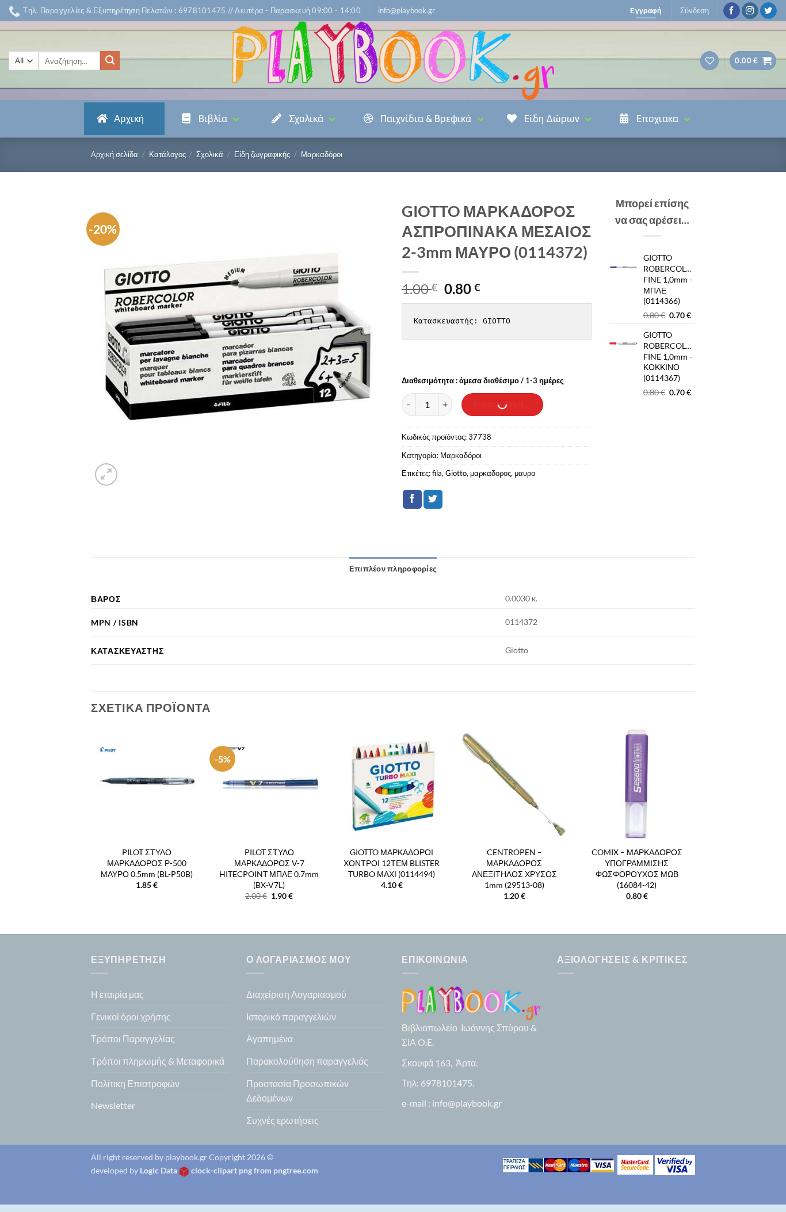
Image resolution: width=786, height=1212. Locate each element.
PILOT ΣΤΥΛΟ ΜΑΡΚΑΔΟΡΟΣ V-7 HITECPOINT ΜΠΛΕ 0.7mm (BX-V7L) (269, 868)
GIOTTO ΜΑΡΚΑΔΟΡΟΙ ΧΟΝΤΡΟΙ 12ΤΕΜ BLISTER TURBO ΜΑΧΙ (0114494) (392, 862)
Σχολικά (209, 154)
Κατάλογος (167, 154)
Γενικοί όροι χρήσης (131, 1016)
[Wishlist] (709, 60)
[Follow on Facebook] (731, 11)
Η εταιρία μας (117, 994)
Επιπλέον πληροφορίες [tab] (393, 568)
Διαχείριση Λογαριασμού (296, 994)
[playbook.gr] (393, 60)
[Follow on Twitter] (768, 11)
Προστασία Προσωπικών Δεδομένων (297, 1091)
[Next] (691, 830)
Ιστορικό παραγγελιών (291, 1016)
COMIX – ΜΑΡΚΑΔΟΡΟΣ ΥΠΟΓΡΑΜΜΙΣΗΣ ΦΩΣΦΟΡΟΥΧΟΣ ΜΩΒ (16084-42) (637, 868)
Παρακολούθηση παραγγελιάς (307, 1060)
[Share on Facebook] (412, 499)
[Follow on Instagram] (750, 11)
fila (437, 473)
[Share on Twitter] (432, 499)
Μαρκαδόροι (321, 154)
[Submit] (110, 61)
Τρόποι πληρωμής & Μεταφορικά (157, 1060)
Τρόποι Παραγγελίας (133, 1038)
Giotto (456, 473)
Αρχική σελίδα (114, 154)
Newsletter (113, 1105)
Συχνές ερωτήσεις (282, 1120)
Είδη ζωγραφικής (262, 154)
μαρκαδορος (490, 473)
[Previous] (91, 830)
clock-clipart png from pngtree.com (254, 1170)
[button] (406, 10)
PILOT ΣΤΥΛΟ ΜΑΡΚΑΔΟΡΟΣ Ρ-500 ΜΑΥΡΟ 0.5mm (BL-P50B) (147, 862)
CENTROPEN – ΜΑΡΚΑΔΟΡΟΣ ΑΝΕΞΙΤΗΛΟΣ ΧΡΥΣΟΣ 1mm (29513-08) (514, 868)
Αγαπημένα (269, 1038)
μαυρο (524, 473)
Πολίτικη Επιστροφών (135, 1083)
